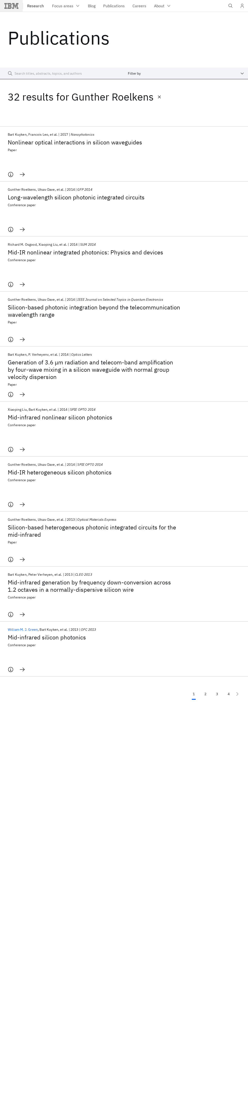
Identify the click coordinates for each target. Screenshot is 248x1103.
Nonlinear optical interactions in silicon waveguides (75, 142)
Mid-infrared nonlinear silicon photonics (60, 417)
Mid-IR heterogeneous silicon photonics (60, 472)
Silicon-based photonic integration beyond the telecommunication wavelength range (94, 311)
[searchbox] (62, 73)
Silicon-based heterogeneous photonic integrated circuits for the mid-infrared (92, 531)
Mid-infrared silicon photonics (47, 637)
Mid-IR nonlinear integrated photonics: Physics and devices (85, 252)
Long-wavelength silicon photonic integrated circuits (76, 197)
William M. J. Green (23, 629)
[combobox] (186, 73)
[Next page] (237, 694)
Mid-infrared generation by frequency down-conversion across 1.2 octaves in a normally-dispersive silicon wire (89, 586)
